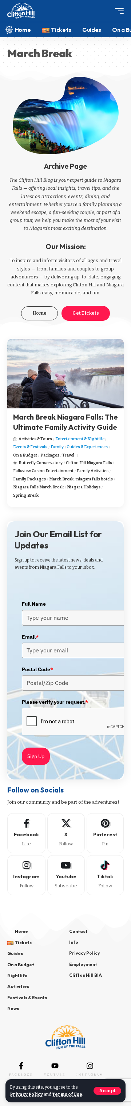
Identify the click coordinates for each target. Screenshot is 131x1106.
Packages (49, 455)
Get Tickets (85, 313)
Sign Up (35, 756)
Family (57, 447)
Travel (68, 455)
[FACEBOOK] (21, 1065)
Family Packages (29, 479)
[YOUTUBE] (55, 1065)
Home (39, 313)
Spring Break (26, 495)
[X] (66, 833)
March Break (61, 479)
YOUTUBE (55, 1074)
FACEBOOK (21, 1074)
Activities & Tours (35, 439)
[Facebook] (26, 833)
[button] (107, 1091)
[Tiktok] (105, 875)
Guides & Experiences (87, 447)
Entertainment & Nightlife (79, 439)
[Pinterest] (105, 833)
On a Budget (25, 455)
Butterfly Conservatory (41, 463)
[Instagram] (26, 875)
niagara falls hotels (94, 479)
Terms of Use (67, 1094)
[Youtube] (66, 875)
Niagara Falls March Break (38, 487)
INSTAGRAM (89, 1074)
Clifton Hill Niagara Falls (89, 463)
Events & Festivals (30, 447)
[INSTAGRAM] (90, 1065)
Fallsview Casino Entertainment (43, 470)
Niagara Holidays (83, 487)
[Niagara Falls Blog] (21, 11)
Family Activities (92, 470)
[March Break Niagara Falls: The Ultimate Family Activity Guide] (65, 373)
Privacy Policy (26, 1094)
